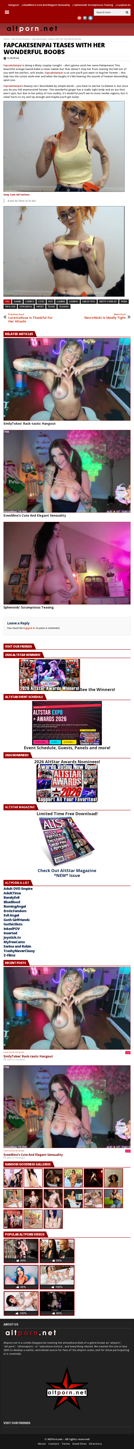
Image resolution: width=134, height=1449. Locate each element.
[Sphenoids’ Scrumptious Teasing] (67, 563)
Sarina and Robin (17, 946)
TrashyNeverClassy (19, 950)
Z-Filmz (9, 955)
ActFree (14, 58)
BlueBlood (11, 902)
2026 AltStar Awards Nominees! (67, 761)
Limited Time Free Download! (67, 813)
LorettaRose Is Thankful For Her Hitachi (30, 318)
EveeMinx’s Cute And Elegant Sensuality (34, 515)
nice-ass (10, 306)
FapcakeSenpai (12, 65)
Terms (66, 1443)
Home (6, 38)
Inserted (10, 933)
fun (50, 301)
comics (29, 301)
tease (51, 306)
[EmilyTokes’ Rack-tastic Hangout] (67, 379)
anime (17, 301)
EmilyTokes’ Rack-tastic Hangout (29, 423)
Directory (95, 1443)
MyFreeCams (14, 942)
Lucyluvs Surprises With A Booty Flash (89, 4)
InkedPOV (11, 928)
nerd (124, 301)
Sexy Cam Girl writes (16, 194)
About (42, 1443)
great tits (88, 301)
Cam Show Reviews (20, 38)
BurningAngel (14, 906)
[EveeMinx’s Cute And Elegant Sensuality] (67, 471)
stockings (26, 306)
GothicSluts (12, 924)
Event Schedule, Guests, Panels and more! (67, 747)
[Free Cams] (67, 146)
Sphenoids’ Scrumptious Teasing (43, 4)
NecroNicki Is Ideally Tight (105, 316)
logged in (29, 628)
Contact (53, 1443)
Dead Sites (79, 1443)
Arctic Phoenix (16, 1059)
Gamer (61, 301)
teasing (64, 306)
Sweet (40, 306)
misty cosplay (108, 301)
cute (41, 301)
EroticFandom (14, 911)
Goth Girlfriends (16, 919)
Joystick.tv (12, 937)
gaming (73, 301)
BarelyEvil (11, 897)
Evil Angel (11, 915)
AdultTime (12, 893)
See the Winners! (97, 689)
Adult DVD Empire (17, 888)
